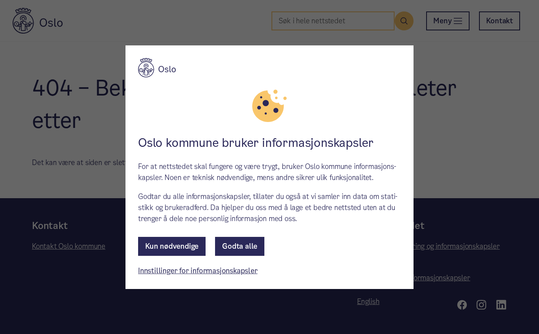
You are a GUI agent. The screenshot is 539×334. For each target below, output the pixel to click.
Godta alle (239, 246)
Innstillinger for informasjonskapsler (198, 271)
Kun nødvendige (171, 246)
